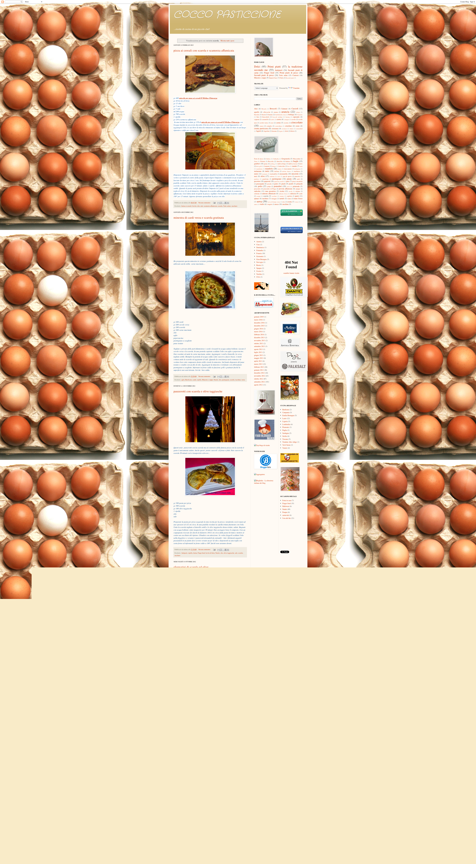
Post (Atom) (185, 776)
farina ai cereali (186, 206)
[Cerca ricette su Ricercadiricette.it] (262, 445)
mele (267, 171)
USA (258, 277)
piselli (291, 184)
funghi (295, 161)
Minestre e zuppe (207, 380)
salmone (256, 194)
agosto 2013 (258, 349)
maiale (294, 166)
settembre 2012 (259, 382)
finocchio (280, 161)
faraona (274, 131)
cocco (261, 126)
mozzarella (283, 174)
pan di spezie (287, 176)
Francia (259, 253)
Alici (256, 108)
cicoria (286, 123)
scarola (220, 206)
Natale (216, 380)
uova (259, 201)
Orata (255, 161)
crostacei (284, 129)
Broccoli (273, 108)
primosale (296, 186)
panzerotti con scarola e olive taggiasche (198, 391)
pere (287, 181)
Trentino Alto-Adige (289, 442)
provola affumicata (285, 188)
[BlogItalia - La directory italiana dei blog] (265, 483)
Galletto (268, 159)
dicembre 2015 (259, 325)
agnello (256, 112)
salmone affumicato (269, 193)
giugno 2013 (258, 355)
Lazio (284, 418)
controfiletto (278, 126)
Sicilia (284, 436)
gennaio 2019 (259, 317)
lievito (194, 206)
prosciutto (257, 189)
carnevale (285, 515)
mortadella (273, 174)
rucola (290, 191)
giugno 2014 (258, 328)
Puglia (284, 430)
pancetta (297, 176)
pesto (276, 184)
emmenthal (299, 129)
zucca (276, 204)
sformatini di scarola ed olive (191, 567)
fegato (281, 131)
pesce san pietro (297, 181)
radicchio (257, 191)
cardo (194, 380)
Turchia (259, 274)
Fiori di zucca (258, 159)
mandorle (269, 168)
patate (289, 178)
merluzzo (297, 171)
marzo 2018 (258, 320)
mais (301, 166)
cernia (278, 122)
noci (255, 176)
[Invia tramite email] (218, 203)
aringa (298, 112)
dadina (279, 816)
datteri (291, 129)
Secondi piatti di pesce (264, 75)
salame (297, 191)
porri (288, 186)
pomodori (278, 186)
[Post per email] (214, 203)
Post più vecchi (240, 772)
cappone (256, 119)
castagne (286, 119)
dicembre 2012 (259, 373)
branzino (299, 115)
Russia (258, 265)
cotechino (288, 126)
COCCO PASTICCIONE (227, 15)
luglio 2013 (258, 352)
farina (195, 553)
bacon (264, 115)
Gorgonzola (286, 158)
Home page (204, 772)
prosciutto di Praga (269, 189)
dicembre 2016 (259, 323)
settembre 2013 (259, 346)
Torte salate (227, 206)
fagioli (258, 131)
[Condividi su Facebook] (225, 203)
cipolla (199, 380)
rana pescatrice (270, 191)
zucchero (234, 206)
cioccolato (296, 122)
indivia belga (281, 164)
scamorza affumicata (210, 206)
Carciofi (295, 108)
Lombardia (286, 424)
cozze (297, 126)
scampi (258, 196)
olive (189, 664)
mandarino (259, 169)
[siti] (291, 233)
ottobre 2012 (258, 379)
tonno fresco (298, 198)
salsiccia (293, 193)
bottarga (291, 114)
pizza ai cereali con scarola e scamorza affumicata (204, 50)
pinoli (283, 184)
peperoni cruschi (279, 181)
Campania (285, 412)
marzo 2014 (258, 331)
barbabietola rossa (280, 115)
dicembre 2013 (259, 337)
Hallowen (285, 506)
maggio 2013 (258, 358)
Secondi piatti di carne (198, 765)
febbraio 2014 (259, 334)
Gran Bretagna (261, 259)
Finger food (201, 553)
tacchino (238, 380)
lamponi (266, 166)
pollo (183, 765)
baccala (256, 115)
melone (276, 171)
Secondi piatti (290, 78)
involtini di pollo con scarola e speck (196, 676)
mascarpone (288, 169)
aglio (183, 380)
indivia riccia (292, 164)
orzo (278, 176)
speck (207, 765)
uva (284, 202)
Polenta (262, 161)
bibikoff (246, 835)
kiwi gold (259, 166)
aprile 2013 (258, 361)
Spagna (258, 268)
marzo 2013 (258, 364)
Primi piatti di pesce (289, 72)
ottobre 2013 (258, 343)
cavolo (293, 119)
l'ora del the (286, 518)
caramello (265, 119)
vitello (262, 204)
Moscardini (296, 159)
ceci (272, 123)
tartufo (282, 198)
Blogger (261, 835)
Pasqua (284, 512)
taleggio (274, 199)
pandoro (256, 179)
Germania (259, 256)
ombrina (272, 176)
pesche (269, 184)
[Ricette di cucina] (261, 289)
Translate (296, 88)
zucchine (285, 204)
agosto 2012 (258, 385)
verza (243, 380)
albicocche (266, 112)
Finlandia (259, 250)
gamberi (257, 163)
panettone (265, 179)
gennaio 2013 (259, 370)
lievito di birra (210, 553)
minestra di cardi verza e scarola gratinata (199, 218)
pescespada (260, 184)
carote (279, 119)
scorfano (274, 196)
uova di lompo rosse (274, 202)
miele (256, 174)
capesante (296, 117)
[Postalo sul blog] (221, 203)
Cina (258, 244)
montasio (264, 174)
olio (198, 206)
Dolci (257, 66)
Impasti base (273, 78)
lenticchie (281, 166)
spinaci (256, 198)
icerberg (272, 164)
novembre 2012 (259, 376)
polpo (269, 186)
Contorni (295, 75)
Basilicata (188, 380)
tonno (289, 199)
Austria (258, 241)
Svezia (258, 271)
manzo (279, 169)
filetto (292, 131)
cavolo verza (264, 123)
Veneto (284, 448)
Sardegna (285, 433)
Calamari (284, 108)
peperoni (267, 181)
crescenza (275, 128)
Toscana (285, 439)
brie (258, 117)
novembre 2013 (259, 340)
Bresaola (264, 109)
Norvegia (259, 262)
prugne (298, 189)
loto (288, 166)
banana (270, 115)
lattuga (274, 166)
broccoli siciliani (277, 117)
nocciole (295, 173)
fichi (286, 131)
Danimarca (260, 247)
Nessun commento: (204, 203)
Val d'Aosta (286, 445)
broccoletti (265, 117)
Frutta (281, 78)
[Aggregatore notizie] (259, 474)
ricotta (282, 191)
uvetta (289, 202)
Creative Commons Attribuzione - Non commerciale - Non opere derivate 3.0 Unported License (281, 818)
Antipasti (184, 553)
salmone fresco (283, 194)
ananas (276, 112)
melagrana (297, 169)
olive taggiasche (229, 553)
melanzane (257, 171)
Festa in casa (286, 500)
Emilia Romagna (288, 415)
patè (298, 179)
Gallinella (276, 159)
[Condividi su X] (223, 203)
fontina (287, 161)
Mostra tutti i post (227, 40)
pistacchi (299, 184)
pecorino (257, 181)
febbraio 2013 (259, 367)
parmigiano (225, 380)
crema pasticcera (261, 128)
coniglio (269, 126)
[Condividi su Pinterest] (228, 203)
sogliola (289, 196)
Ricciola (271, 161)
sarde (300, 194)
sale (201, 206)
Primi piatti (274, 66)
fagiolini (266, 131)
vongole (269, 204)
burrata (288, 117)
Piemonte (285, 427)
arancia (285, 111)
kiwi (301, 164)
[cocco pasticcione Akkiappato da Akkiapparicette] (289, 462)
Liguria (285, 421)
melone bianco (286, 171)
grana (265, 164)
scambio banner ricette (291, 273)
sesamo (282, 196)
